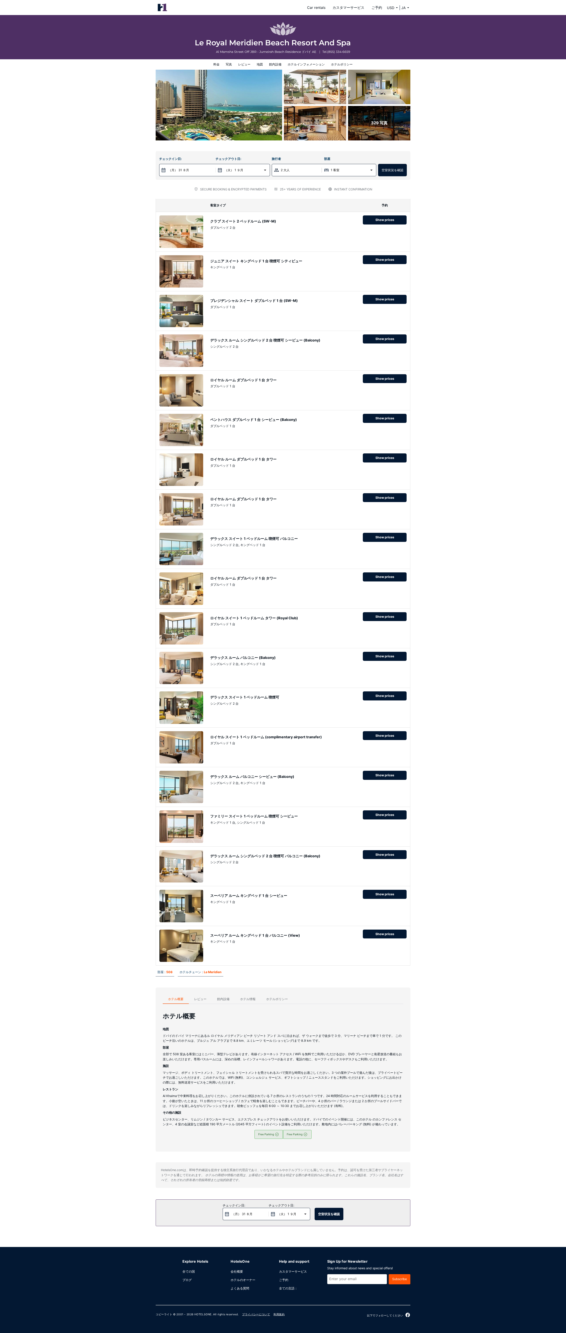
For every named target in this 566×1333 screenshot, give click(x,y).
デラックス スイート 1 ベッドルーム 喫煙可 (244, 697)
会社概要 (237, 1271)
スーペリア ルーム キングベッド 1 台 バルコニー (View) (255, 935)
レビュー (244, 64)
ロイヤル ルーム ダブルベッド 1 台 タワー (243, 380)
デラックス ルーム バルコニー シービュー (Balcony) (252, 776)
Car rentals (316, 7)
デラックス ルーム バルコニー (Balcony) (243, 657)
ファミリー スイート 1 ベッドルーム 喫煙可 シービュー (254, 816)
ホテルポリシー (342, 64)
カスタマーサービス (348, 7)
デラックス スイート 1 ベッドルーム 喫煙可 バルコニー (254, 538)
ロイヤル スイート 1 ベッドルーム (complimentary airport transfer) (266, 737)
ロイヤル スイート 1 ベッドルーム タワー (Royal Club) (254, 618)
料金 (216, 64)
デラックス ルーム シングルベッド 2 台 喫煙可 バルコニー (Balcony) (265, 856)
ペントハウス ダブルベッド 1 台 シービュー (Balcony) (253, 419)
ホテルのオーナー (243, 1280)
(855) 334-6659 (338, 52)
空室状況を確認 (392, 170)
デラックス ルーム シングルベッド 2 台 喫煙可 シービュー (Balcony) (265, 340)
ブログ (187, 1280)
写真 (229, 64)
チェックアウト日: (228, 159)
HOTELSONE (203, 1314)
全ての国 (188, 1271)
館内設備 (275, 64)
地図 (260, 64)
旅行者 (276, 159)
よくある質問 (240, 1288)
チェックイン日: (170, 159)
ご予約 (376, 7)
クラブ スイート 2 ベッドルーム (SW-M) (243, 221)
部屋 (327, 159)
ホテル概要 (176, 999)
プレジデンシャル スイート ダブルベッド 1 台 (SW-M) (254, 300)
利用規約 (279, 1314)
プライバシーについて (256, 1314)
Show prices (384, 220)
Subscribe (399, 1279)
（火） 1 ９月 (233, 170)
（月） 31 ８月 (178, 170)
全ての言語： (288, 1288)
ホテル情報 (248, 999)
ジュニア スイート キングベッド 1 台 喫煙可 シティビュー (256, 261)
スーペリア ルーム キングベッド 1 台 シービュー (248, 895)
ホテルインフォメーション (306, 64)
